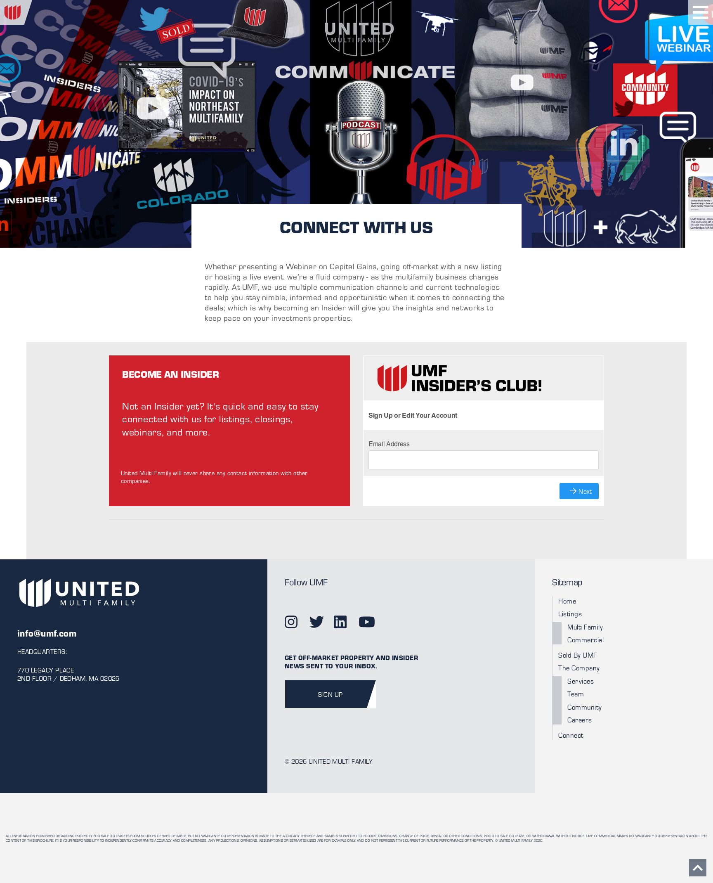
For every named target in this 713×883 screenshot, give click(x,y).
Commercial (585, 639)
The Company (579, 667)
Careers (579, 719)
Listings (570, 613)
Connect (570, 735)
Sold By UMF (577, 655)
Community (584, 707)
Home (567, 601)
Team (575, 693)
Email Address (389, 443)
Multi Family (585, 627)
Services (580, 681)
